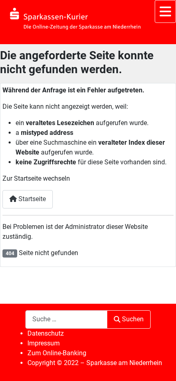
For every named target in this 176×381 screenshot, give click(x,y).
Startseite (31, 199)
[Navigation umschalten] (165, 11)
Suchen (133, 319)
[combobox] (66, 319)
